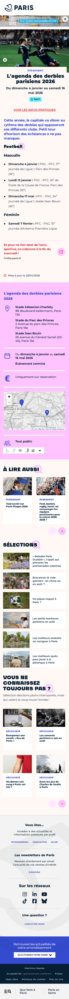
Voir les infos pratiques (35, 110)
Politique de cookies (33, 979)
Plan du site (56, 979)
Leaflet (35, 429)
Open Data (12, 979)
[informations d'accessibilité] (23, 450)
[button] (22, 403)
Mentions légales (34, 968)
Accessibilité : (29, 974)
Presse (58, 974)
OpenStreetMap (51, 429)
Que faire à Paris (27, 991)
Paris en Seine (53, 991)
